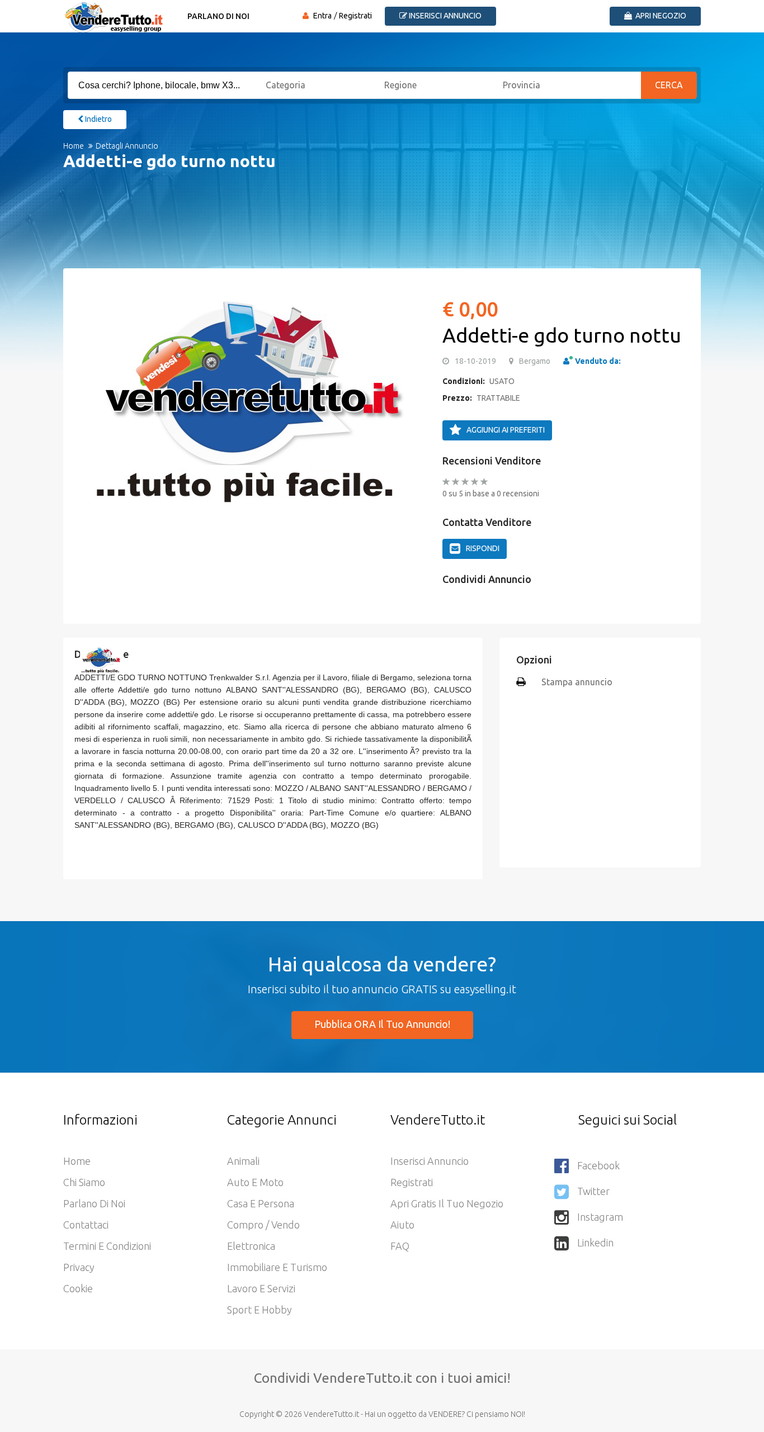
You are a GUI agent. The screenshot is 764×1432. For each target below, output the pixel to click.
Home (73, 145)
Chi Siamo (84, 1182)
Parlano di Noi (218, 16)
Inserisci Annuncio (429, 1161)
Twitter (593, 1191)
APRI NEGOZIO (660, 15)
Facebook (598, 1165)
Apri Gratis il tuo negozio (446, 1203)
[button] (94, 396)
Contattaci (86, 1224)
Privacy (79, 1267)
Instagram (600, 1216)
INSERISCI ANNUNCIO (444, 15)
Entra (322, 15)
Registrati (355, 15)
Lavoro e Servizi (261, 1288)
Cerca (669, 85)
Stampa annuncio (576, 682)
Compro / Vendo (263, 1224)
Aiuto (402, 1224)
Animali (243, 1161)
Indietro (97, 119)
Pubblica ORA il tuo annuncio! (382, 1024)
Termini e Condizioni (107, 1245)
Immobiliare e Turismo (277, 1267)
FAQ (399, 1245)
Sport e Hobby (259, 1309)
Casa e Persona (260, 1203)
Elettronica (251, 1245)
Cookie (78, 1288)
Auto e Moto (255, 1182)
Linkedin (595, 1242)
